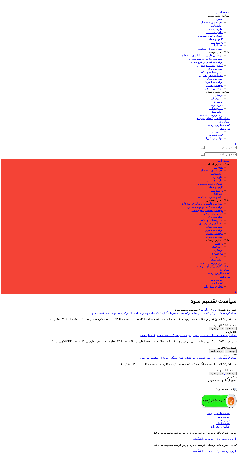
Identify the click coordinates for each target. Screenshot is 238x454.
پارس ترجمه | (228, 438)
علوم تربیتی (216, 29)
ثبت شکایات (216, 134)
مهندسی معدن (214, 85)
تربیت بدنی (216, 42)
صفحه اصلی (223, 12)
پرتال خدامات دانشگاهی (206, 438)
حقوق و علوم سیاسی (210, 35)
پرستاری (218, 101)
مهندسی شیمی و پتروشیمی (207, 62)
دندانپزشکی (216, 108)
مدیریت (218, 19)
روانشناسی (216, 25)
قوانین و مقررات (213, 138)
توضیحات (231, 328)
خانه (214, 309)
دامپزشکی (217, 98)
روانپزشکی (216, 111)
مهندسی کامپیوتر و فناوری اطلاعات (202, 55)
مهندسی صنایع (214, 78)
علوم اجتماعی (214, 32)
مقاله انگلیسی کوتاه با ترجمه (213, 118)
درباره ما (225, 128)
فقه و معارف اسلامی (210, 48)
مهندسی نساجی (213, 88)
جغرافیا (218, 45)
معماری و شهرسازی (211, 75)
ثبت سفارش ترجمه (218, 124)
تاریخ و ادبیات (215, 38)
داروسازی (217, 105)
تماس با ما (217, 131)
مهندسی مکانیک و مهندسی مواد (204, 58)
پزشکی (218, 95)
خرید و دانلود (217, 328)
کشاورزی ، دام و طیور (210, 65)
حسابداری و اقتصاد (212, 22)
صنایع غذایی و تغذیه (212, 72)
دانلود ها (205, 309)
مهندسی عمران (214, 81)
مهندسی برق (215, 68)
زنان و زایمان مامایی (211, 115)
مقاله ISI (224, 121)
